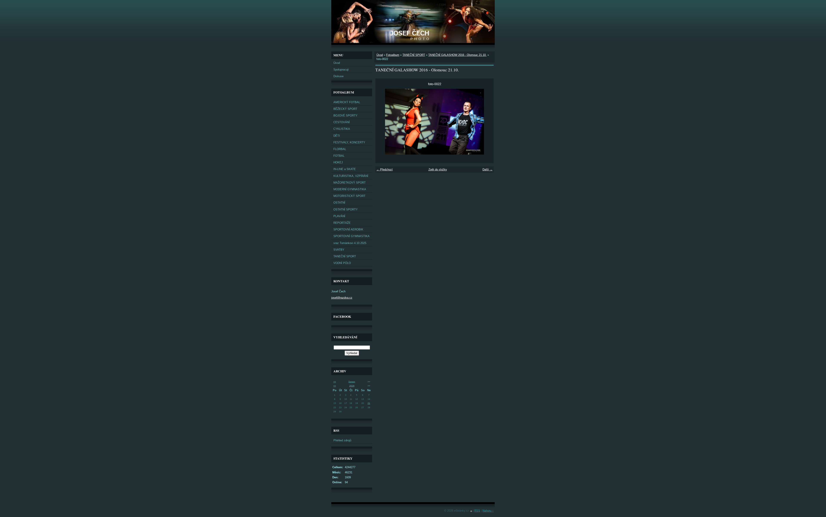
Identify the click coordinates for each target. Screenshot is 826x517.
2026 (351, 386)
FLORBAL (339, 149)
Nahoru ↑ (488, 510)
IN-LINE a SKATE (344, 169)
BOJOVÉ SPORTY (345, 115)
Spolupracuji (341, 69)
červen (351, 381)
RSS (477, 510)
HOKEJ (338, 162)
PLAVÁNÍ (339, 216)
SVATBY (338, 249)
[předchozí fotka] (382, 122)
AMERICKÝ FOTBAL (346, 102)
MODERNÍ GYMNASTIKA (349, 189)
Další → (487, 169)
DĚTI (336, 135)
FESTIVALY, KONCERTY (349, 142)
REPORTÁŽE (342, 222)
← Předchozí (384, 169)
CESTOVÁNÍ (341, 122)
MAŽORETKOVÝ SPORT (349, 182)
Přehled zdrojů (342, 440)
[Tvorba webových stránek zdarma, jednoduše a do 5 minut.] (471, 511)
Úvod (336, 62)
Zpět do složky (437, 169)
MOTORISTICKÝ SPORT (349, 196)
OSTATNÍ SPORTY (345, 209)
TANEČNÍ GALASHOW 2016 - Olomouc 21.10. (457, 55)
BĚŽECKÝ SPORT (345, 108)
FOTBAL (338, 155)
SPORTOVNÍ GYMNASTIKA (351, 236)
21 (369, 403)
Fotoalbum (392, 55)
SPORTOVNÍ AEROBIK (348, 229)
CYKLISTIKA (341, 128)
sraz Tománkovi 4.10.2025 (349, 243)
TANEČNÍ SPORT (344, 256)
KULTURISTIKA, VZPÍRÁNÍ (350, 176)
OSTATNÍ (339, 202)
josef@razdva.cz (341, 297)
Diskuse (338, 76)
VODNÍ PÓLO (342, 263)
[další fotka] (487, 122)
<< (334, 381)
